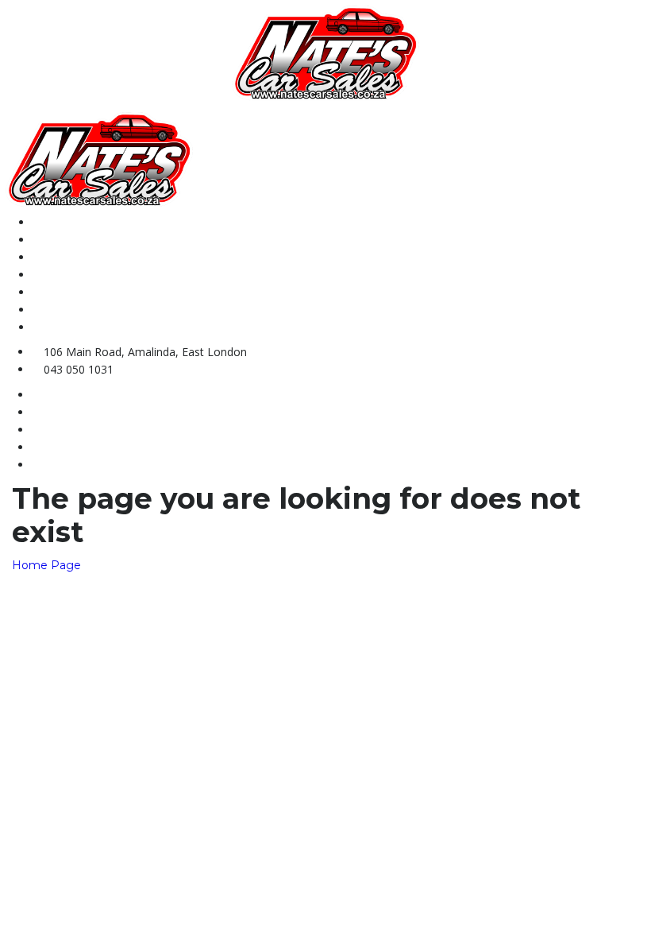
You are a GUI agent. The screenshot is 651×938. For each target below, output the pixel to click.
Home (48, 222)
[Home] (325, 52)
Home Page (46, 565)
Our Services (66, 292)
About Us (56, 240)
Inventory (58, 257)
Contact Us (61, 275)
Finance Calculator (83, 310)
